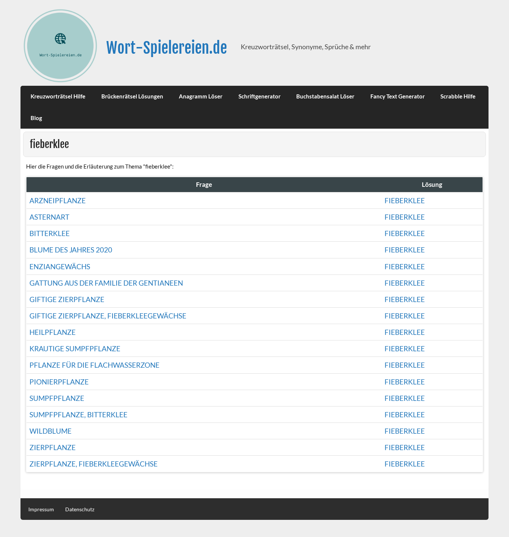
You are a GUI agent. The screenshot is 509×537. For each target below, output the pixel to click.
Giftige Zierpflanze (66, 299)
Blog (36, 117)
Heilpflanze (52, 332)
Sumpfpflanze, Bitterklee (78, 414)
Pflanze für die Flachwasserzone (94, 365)
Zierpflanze (52, 447)
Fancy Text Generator (397, 96)
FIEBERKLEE (405, 249)
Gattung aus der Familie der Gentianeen (106, 283)
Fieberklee (405, 233)
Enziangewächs (59, 266)
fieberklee (405, 200)
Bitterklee (49, 233)
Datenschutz (79, 509)
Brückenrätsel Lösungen (132, 96)
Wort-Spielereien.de (166, 47)
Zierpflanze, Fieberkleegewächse (93, 463)
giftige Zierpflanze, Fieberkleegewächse (107, 315)
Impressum (41, 509)
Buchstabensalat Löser (325, 96)
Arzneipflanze (57, 200)
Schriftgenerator (259, 96)
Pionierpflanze (59, 381)
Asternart (49, 217)
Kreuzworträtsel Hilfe (58, 96)
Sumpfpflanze (56, 398)
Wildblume (50, 431)
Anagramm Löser (200, 96)
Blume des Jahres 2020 (70, 249)
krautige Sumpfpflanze (74, 348)
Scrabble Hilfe (457, 96)
